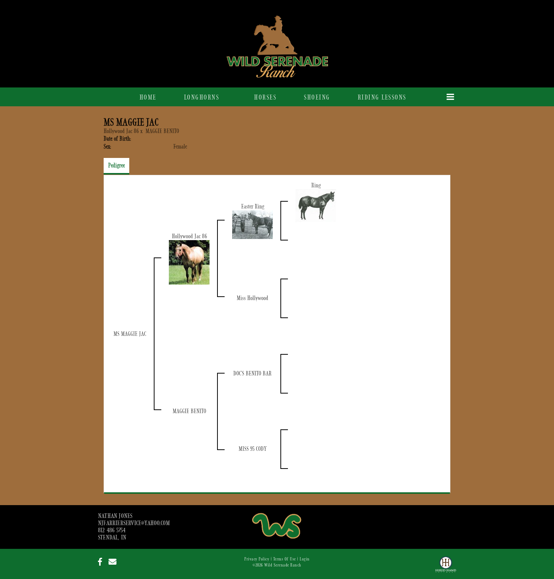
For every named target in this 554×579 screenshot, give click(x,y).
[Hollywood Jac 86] (189, 262)
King (316, 185)
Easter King (252, 207)
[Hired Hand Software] (445, 567)
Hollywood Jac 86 (121, 131)
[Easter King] (252, 224)
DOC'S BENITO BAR (252, 374)
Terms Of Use (284, 559)
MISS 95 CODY (252, 449)
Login (305, 559)
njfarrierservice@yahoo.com (134, 523)
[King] (315, 205)
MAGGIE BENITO (162, 131)
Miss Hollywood (252, 298)
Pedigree (116, 165)
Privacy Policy (256, 559)
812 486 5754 (111, 530)
